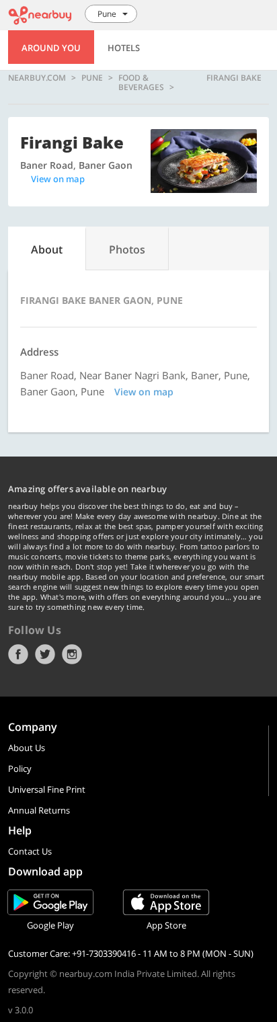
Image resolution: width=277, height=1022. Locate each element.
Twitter (45, 654)
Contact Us (30, 851)
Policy (20, 768)
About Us (26, 748)
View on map (58, 179)
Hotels (124, 48)
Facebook (18, 654)
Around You (51, 48)
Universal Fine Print (46, 789)
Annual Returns (39, 810)
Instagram (72, 654)
